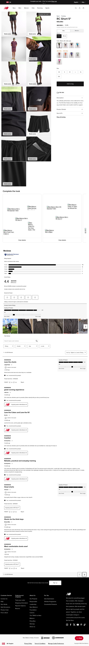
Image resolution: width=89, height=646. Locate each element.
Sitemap (32, 624)
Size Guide (4, 604)
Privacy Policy (28, 643)
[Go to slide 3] (45, 3)
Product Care (5, 610)
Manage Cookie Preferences (56, 643)
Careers (32, 613)
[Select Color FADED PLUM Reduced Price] (59, 55)
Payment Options (20, 606)
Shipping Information (21, 603)
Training (63, 16)
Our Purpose (33, 599)
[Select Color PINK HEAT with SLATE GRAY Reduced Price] (59, 62)
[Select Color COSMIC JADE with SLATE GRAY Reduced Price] (77, 55)
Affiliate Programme (50, 601)
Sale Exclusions (5, 607)
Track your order (20, 600)
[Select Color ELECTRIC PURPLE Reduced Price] (71, 55)
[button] (79, 8)
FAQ (2, 601)
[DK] (6, 2)
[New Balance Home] (6, 8)
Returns (17, 608)
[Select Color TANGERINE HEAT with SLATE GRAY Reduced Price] (65, 55)
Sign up (55, 583)
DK (10, 643)
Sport (58, 16)
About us (32, 627)
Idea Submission (49, 599)
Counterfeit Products (50, 604)
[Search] (75, 8)
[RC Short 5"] (13, 24)
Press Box (33, 621)
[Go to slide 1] (43, 3)
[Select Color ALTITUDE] (77, 46)
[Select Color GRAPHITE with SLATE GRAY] (65, 46)
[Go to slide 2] (44, 3)
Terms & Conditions (40, 643)
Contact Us (4, 599)
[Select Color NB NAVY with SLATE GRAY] (71, 46)
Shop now (53, 1)
